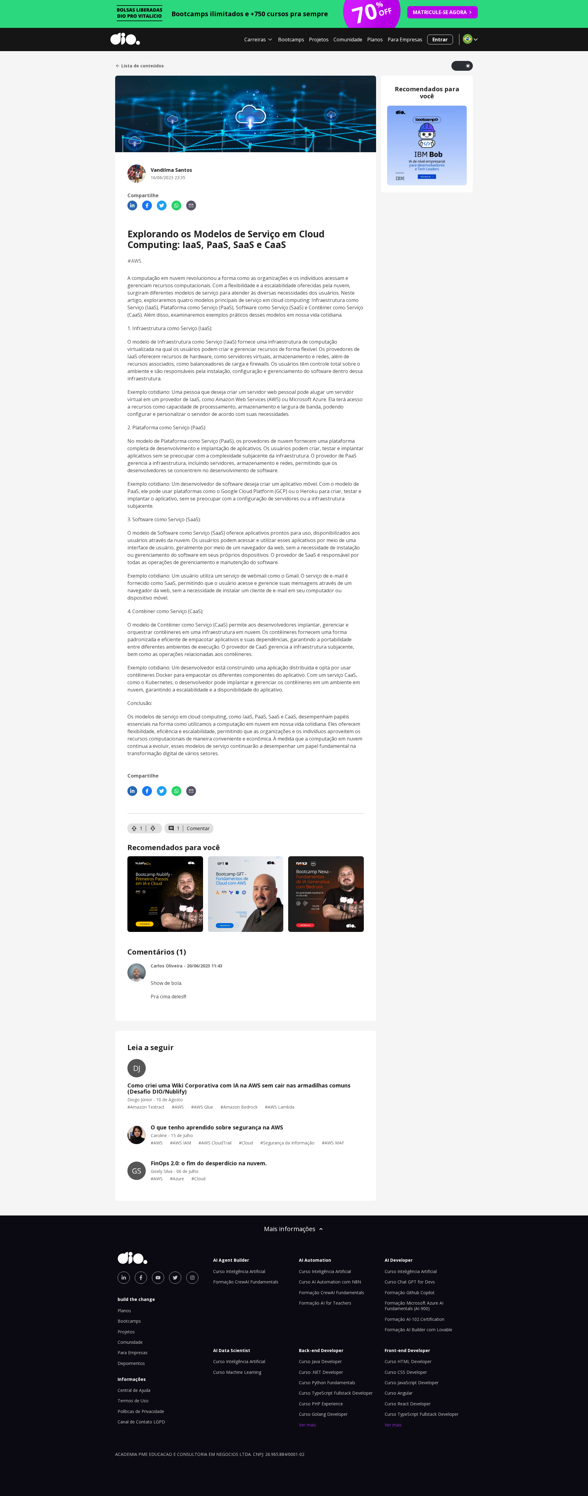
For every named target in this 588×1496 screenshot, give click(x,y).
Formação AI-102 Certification (414, 1319)
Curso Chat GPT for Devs (410, 1282)
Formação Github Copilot (410, 1292)
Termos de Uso (133, 1401)
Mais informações (289, 1229)
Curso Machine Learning (237, 1372)
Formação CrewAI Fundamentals (245, 1282)
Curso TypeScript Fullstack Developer (336, 1393)
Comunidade (348, 39)
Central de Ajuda (134, 1390)
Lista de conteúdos (142, 65)
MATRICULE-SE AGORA (440, 12)
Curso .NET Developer (321, 1372)
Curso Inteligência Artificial (239, 1271)
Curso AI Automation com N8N (330, 1282)
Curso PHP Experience (321, 1404)
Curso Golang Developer (323, 1414)
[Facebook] (147, 205)
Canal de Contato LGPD (141, 1422)
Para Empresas (405, 39)
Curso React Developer (408, 1404)
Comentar (198, 828)
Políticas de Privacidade (141, 1411)
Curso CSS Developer (406, 1372)
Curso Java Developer (320, 1361)
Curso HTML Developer (408, 1361)
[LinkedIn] (132, 205)
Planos (375, 39)
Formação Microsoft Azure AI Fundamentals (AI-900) (414, 1305)
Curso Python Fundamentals (327, 1382)
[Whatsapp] (176, 205)
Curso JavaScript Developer (412, 1382)
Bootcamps (291, 39)
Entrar (440, 39)
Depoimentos (131, 1363)
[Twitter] (162, 205)
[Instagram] (192, 1278)
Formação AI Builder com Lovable (418, 1329)
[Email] (191, 205)
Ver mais (307, 1425)
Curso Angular (399, 1393)
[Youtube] (158, 1278)
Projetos (319, 39)
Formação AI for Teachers (325, 1303)
